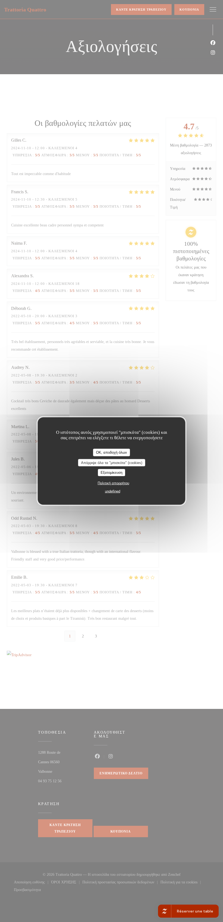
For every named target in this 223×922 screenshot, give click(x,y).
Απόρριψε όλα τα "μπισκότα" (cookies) (111, 462)
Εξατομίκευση (111, 473)
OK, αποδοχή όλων (111, 452)
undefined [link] (112, 491)
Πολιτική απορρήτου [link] (113, 483)
